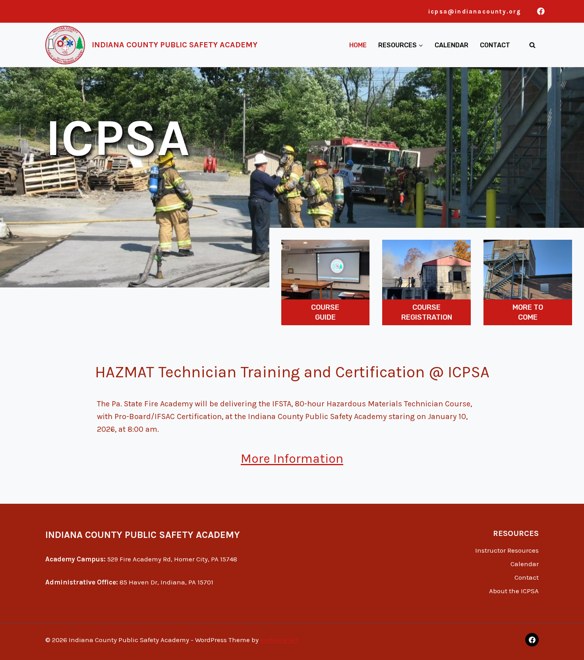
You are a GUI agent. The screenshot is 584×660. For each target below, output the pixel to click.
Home (358, 45)
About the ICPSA (514, 591)
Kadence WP (279, 640)
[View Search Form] (532, 45)
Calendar (451, 45)
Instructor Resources (507, 550)
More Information (292, 458)
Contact (495, 45)
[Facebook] (541, 11)
